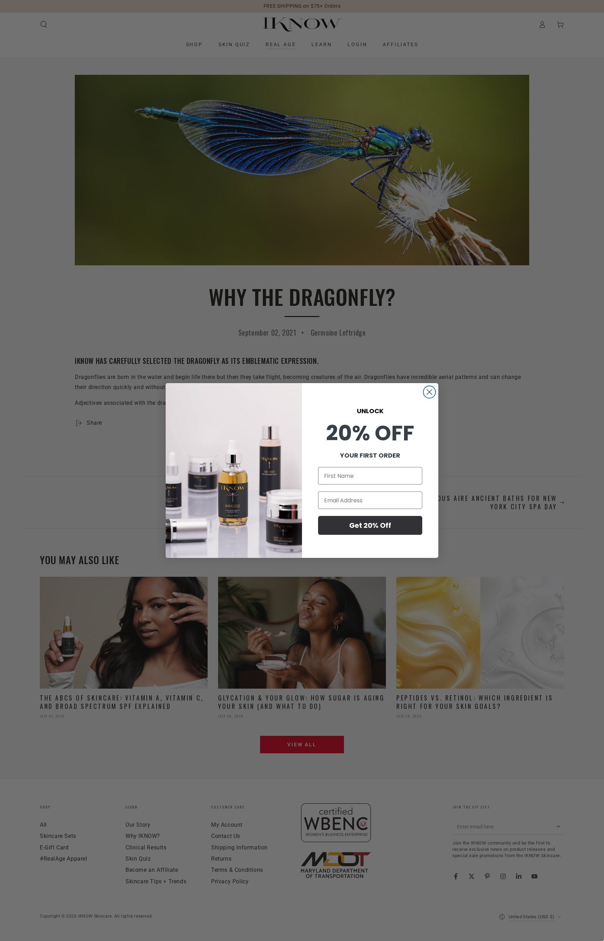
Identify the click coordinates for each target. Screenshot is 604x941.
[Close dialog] (429, 392)
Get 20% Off (370, 525)
